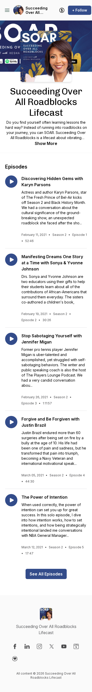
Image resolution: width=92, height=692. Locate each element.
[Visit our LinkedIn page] (27, 646)
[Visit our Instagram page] (39, 646)
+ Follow (79, 10)
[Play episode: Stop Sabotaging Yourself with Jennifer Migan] (11, 339)
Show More (46, 143)
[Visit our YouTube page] (63, 646)
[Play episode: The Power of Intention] (11, 500)
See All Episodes (46, 573)
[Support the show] (62, 10)
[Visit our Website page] (76, 646)
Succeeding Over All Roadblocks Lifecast (37, 10)
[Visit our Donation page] (14, 658)
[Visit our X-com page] (51, 646)
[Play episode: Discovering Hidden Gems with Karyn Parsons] (11, 181)
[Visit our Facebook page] (14, 646)
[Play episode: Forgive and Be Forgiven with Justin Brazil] (11, 422)
